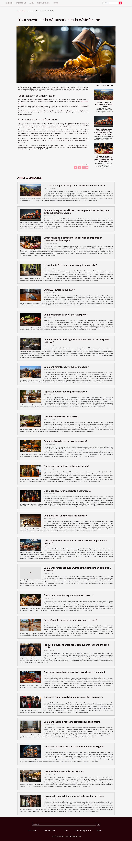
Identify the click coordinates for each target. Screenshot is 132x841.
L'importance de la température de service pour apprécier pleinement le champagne (103, 158)
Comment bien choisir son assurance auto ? (65, 441)
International (21, 3)
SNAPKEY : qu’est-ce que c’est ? (59, 289)
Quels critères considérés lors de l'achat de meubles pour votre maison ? (75, 541)
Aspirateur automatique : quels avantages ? (65, 391)
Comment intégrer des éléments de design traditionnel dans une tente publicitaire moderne (104, 131)
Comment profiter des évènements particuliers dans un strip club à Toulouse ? (77, 569)
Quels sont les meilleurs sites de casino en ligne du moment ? (74, 672)
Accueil (18, 11)
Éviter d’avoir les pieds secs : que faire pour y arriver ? (70, 620)
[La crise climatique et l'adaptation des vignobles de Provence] (103, 94)
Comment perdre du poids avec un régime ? (66, 314)
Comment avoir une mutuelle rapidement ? (65, 515)
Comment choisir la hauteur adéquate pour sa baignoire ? (72, 721)
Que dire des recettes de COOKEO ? (61, 416)
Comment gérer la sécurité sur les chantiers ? (66, 366)
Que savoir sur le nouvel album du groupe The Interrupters (73, 696)
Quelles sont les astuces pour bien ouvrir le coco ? (69, 595)
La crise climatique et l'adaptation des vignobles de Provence (104, 104)
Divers (56, 3)
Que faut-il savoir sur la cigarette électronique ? (67, 490)
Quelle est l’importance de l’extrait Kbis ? (64, 771)
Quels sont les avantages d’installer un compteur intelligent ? (74, 746)
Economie (9, 3)
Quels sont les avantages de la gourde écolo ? (66, 466)
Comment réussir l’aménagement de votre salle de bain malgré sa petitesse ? (76, 340)
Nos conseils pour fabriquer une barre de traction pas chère (74, 796)
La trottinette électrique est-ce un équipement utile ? (70, 265)
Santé (32, 3)
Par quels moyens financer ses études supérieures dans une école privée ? (76, 646)
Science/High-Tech (43, 3)
